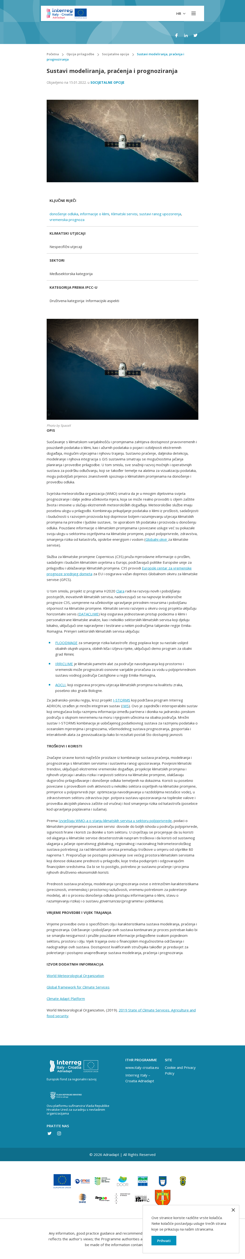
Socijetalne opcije (107, 82)
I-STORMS (121, 700)
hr (179, 13)
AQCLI (60, 684)
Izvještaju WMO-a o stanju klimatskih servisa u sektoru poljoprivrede (115, 820)
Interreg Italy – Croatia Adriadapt (139, 1078)
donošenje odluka (64, 213)
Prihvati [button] (164, 1240)
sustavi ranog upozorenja (160, 213)
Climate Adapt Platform (66, 998)
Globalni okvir (156, 539)
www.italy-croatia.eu (142, 1067)
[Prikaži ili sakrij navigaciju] (193, 13)
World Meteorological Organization (75, 975)
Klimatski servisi (124, 213)
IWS (125, 705)
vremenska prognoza (67, 219)
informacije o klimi (94, 213)
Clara (120, 591)
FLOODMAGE (66, 642)
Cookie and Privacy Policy (180, 1070)
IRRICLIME (64, 663)
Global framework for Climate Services (78, 987)
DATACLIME (89, 614)
